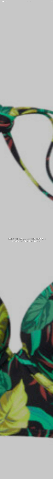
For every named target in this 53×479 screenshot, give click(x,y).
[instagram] (30, 1)
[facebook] (27, 1)
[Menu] (52, 1)
